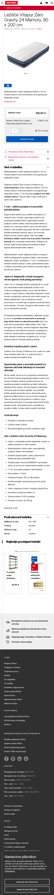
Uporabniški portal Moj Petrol (16, 716)
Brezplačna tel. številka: (14, 772)
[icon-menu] (2, 3)
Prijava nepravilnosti (12, 691)
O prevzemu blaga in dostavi (16, 843)
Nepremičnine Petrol (13, 699)
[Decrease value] (8, 130)
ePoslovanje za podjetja (14, 720)
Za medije (8, 683)
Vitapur (39, 29)
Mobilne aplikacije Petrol (14, 739)
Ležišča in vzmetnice (13, 8)
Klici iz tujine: (9, 780)
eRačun (7, 724)
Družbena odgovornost (14, 687)
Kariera (7, 675)
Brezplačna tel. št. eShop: (15, 776)
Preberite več (10, 101)
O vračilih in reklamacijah (14, 847)
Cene (6, 835)
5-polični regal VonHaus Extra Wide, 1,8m (11, 575)
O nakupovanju (10, 827)
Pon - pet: (8, 784)
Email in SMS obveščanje (15, 751)
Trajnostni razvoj (11, 671)
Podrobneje (10, 871)
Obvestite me (27, 139)
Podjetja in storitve (12, 667)
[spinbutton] (14, 130)
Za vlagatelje (9, 679)
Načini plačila (9, 839)
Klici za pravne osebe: (13, 792)
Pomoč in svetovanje (13, 806)
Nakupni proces (11, 831)
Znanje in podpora (12, 810)
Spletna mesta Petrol (13, 743)
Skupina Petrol (10, 663)
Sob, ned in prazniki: (12, 788)
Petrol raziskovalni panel (14, 747)
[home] (11, 3)
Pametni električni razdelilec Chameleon (36, 575)
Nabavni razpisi (10, 703)
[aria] (12, 562)
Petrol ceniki (9, 814)
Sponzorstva (9, 695)
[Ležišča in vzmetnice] (5, 8)
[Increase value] (20, 130)
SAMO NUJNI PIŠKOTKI (27, 889)
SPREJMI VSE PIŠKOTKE (27, 882)
